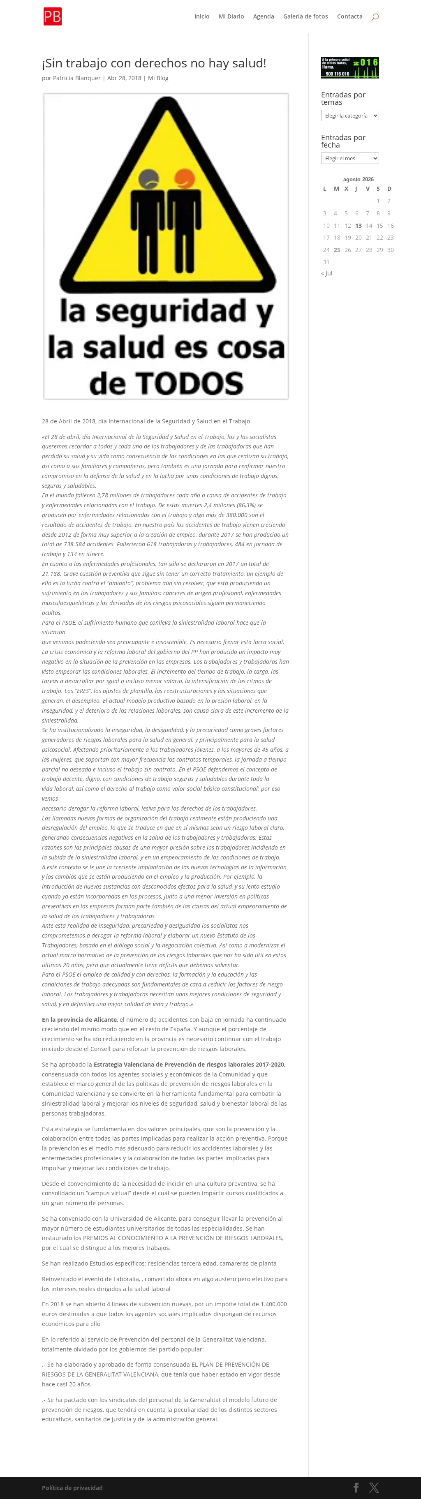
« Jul (327, 273)
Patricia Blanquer (77, 78)
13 (358, 225)
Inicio (202, 17)
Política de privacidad (72, 1488)
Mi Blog (158, 78)
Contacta (350, 17)
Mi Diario (231, 17)
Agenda (263, 17)
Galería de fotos (305, 17)
